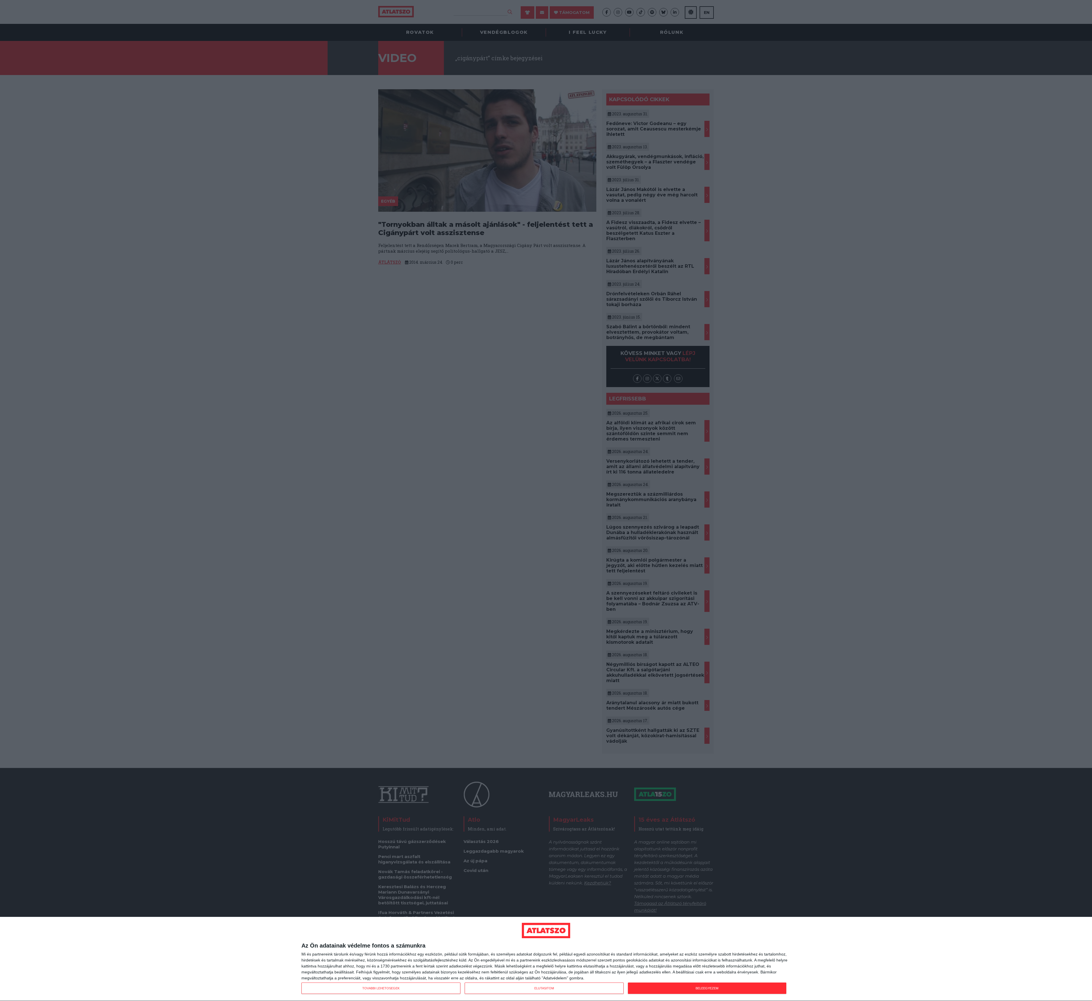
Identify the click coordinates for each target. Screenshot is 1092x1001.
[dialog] (546, 959)
